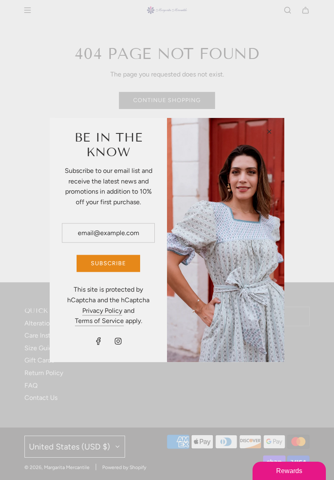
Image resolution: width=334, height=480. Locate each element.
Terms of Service (99, 321)
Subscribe (108, 263)
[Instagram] (118, 341)
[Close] (269, 132)
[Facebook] (99, 341)
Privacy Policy (102, 310)
